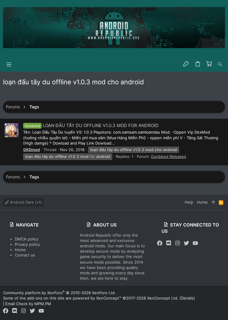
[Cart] (209, 64)
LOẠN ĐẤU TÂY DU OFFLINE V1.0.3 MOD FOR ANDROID (92, 125)
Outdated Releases (168, 156)
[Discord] (168, 243)
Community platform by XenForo (59, 292)
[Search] (220, 64)
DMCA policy (26, 239)
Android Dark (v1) (25, 202)
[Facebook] (159, 243)
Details (187, 298)
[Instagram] (177, 243)
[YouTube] (195, 243)
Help (189, 202)
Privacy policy (27, 244)
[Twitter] (186, 243)
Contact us (25, 255)
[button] (9, 64)
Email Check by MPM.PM (28, 303)
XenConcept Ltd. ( (164, 298)
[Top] (213, 202)
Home (20, 249)
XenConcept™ (108, 298)
